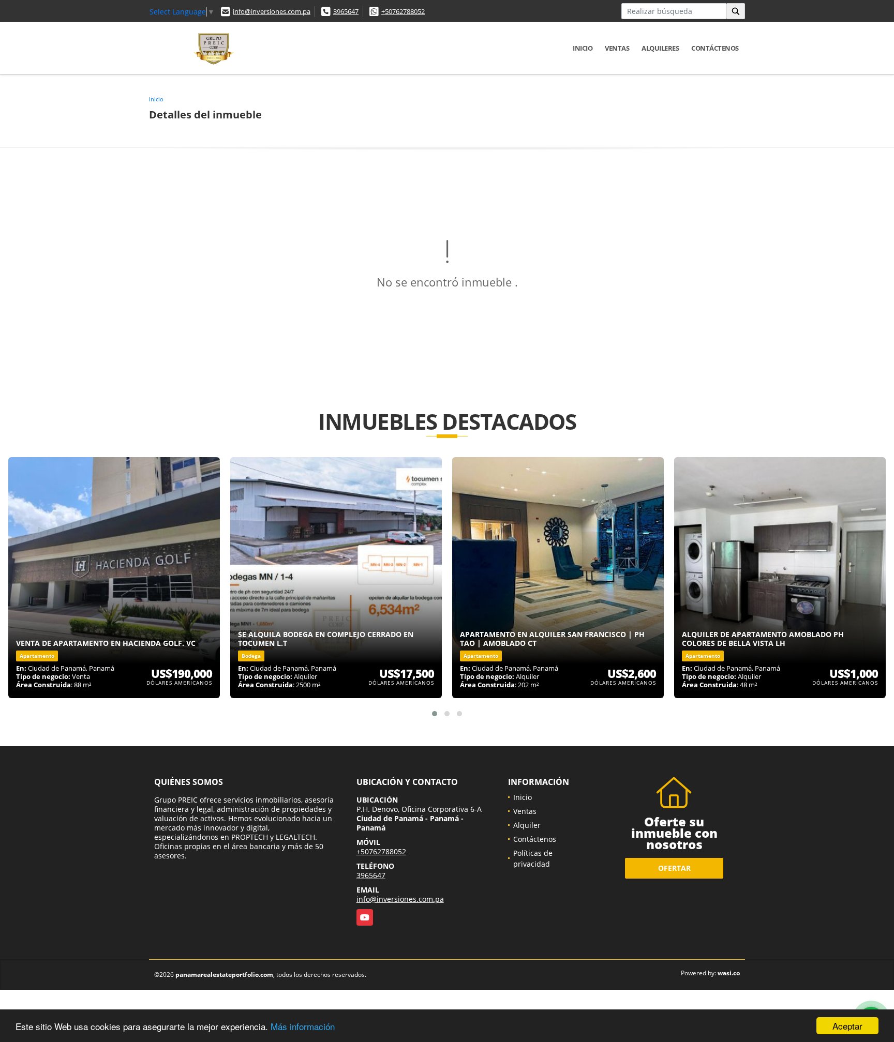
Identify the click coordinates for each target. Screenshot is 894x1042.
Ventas (617, 48)
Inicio (582, 48)
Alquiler (527, 825)
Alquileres (660, 48)
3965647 (346, 11)
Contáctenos (715, 48)
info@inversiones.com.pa (271, 11)
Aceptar (847, 1025)
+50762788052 (403, 11)
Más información (303, 1026)
